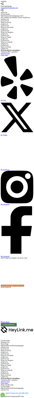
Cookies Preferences (8, 324)
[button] (17, 307)
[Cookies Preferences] (2, 395)
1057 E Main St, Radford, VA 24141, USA (12, 285)
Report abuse (5, 322)
